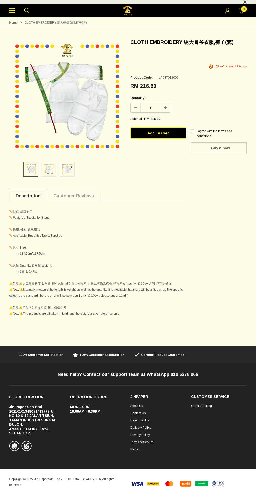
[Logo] (127, 10)
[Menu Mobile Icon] (12, 11)
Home (13, 22)
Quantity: (138, 98)
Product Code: (141, 77)
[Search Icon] (26, 10)
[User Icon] (227, 10)
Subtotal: (136, 119)
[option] (128, 1)
